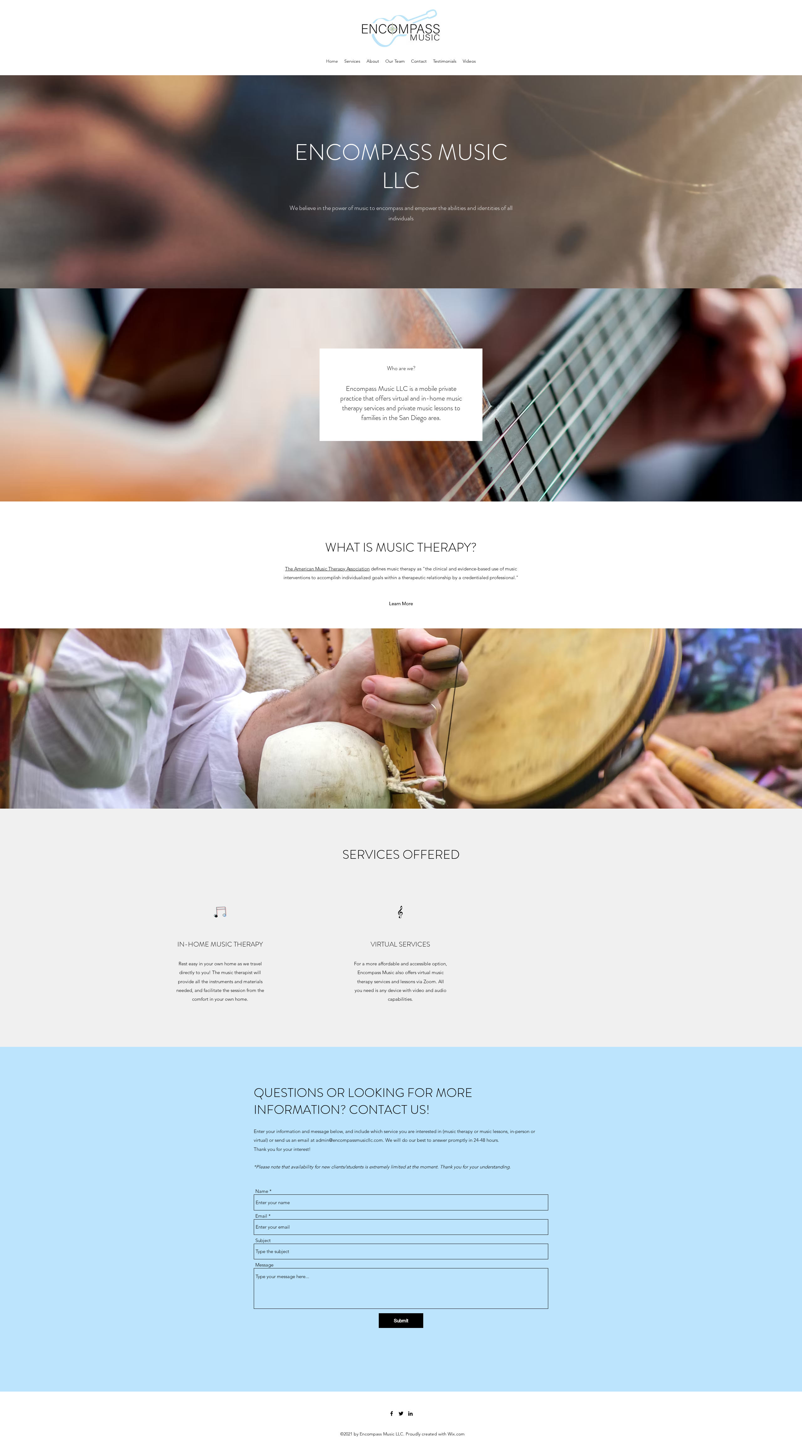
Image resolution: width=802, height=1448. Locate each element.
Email (261, 1216)
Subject (263, 1240)
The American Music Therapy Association (327, 569)
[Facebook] (391, 1413)
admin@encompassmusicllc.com (349, 1140)
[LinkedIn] (410, 1413)
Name (261, 1191)
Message (264, 1264)
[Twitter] (401, 1413)
